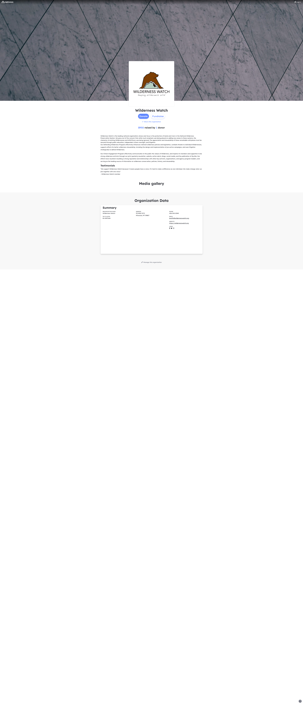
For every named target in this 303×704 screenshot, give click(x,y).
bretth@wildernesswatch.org (179, 218)
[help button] (300, 701)
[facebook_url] (169, 228)
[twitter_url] (171, 228)
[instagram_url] (173, 228)
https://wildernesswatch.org (179, 223)
